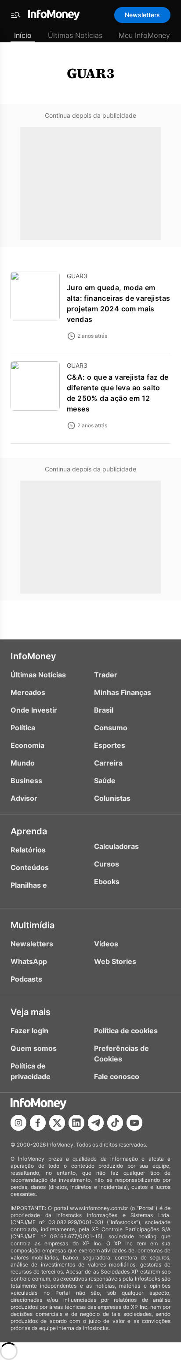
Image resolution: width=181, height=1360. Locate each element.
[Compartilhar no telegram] (96, 1123)
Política (23, 727)
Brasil (103, 710)
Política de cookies (126, 1030)
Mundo (23, 762)
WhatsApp (29, 961)
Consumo (110, 727)
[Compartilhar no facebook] (38, 1123)
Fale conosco (116, 1076)
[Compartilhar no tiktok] (115, 1123)
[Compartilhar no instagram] (18, 1123)
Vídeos (106, 943)
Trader (105, 674)
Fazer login (29, 1030)
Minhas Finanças (122, 692)
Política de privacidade (31, 1071)
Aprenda (29, 831)
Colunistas (112, 798)
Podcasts (26, 979)
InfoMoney (33, 656)
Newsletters (142, 15)
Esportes (109, 745)
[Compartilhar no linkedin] (76, 1123)
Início (23, 35)
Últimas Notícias (75, 35)
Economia (27, 745)
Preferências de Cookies (121, 1053)
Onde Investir (34, 710)
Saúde (105, 780)
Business (26, 780)
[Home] (54, 15)
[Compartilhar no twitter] (57, 1123)
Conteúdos (30, 867)
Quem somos (34, 1048)
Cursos (106, 863)
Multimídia (32, 925)
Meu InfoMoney (144, 35)
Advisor (24, 798)
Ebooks (106, 881)
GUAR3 (90, 73)
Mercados (28, 692)
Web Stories (115, 961)
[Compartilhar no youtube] (134, 1123)
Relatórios (28, 849)
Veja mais (31, 1012)
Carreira (108, 762)
